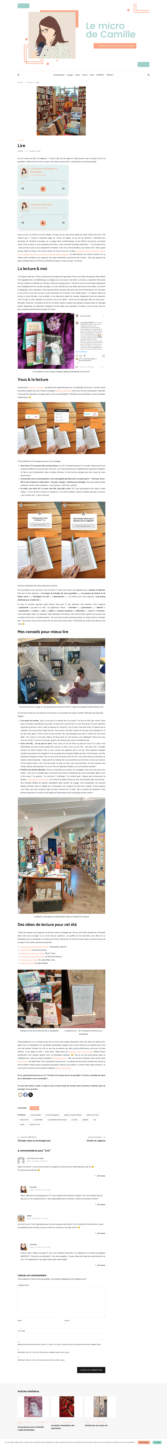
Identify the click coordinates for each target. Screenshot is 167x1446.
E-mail (67, 1320)
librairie (85, 1120)
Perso (92, 75)
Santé (77, 75)
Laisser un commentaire (91, 1370)
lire (94, 1120)
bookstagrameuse (52, 1115)
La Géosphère (38, 1120)
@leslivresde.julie (59, 1058)
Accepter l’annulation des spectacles (63, 1427)
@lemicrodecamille (63, 391)
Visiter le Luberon (96, 1139)
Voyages (70, 75)
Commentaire (24, 1285)
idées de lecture (93, 1115)
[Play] (43, 189)
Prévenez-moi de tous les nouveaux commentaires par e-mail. (44, 1352)
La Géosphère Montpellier (57, 1120)
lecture (74, 1120)
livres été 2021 (34, 1124)
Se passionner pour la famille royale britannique (31, 1428)
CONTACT (110, 75)
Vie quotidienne (59, 75)
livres (22, 1124)
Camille (20, 151)
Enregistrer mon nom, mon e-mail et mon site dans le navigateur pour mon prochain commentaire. (59, 1344)
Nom (20, 1320)
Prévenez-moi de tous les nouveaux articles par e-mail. (41, 1360)
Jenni (29, 1216)
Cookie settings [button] (143, 1442)
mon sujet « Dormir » (36, 387)
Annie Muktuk (26, 950)
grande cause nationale (73, 1115)
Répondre (101, 1176)
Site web (21, 1331)
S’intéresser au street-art (96, 1425)
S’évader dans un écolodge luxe (34, 1139)
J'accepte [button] (157, 1442)
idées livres (24, 1120)
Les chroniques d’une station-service (35, 947)
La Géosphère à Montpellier (38, 779)
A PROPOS (100, 75)
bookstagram (36, 1115)
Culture (84, 75)
